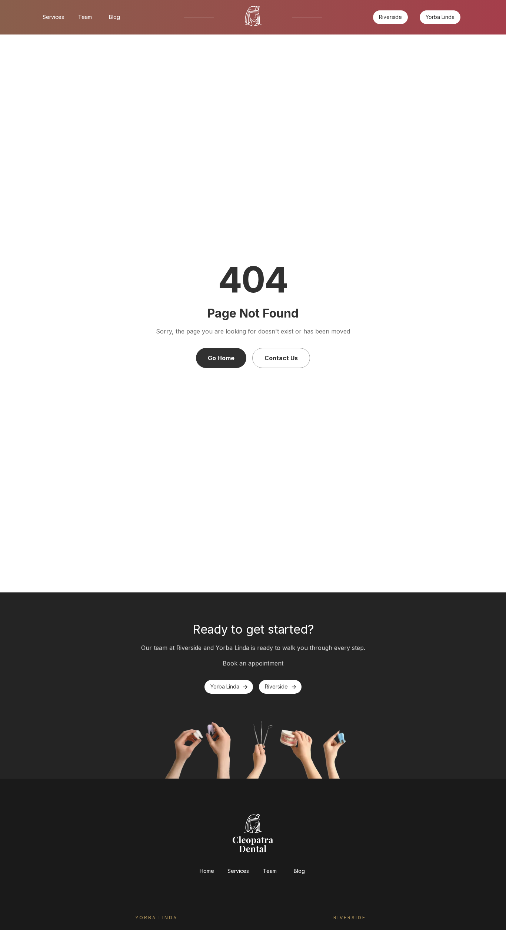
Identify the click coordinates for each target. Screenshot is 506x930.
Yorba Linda (440, 17)
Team (85, 17)
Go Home (221, 358)
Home (207, 871)
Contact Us (281, 358)
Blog (114, 17)
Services (53, 17)
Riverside (390, 17)
